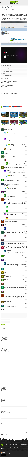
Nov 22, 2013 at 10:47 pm (24, 246)
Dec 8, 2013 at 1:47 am (25, 271)
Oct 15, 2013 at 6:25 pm (24, 224)
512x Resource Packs (3, 391)
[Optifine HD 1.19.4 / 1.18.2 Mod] (14, 114)
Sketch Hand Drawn (23, 117)
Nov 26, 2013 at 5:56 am (24, 255)
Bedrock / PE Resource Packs (4, 337)
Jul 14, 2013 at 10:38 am (24, 144)
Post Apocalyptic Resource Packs (5, 351)
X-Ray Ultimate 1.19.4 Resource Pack (5, 412)
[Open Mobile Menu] (1, 2)
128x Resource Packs (3, 389)
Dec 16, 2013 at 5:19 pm (24, 275)
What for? (17, 453)
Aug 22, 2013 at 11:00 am (24, 202)
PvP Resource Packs (3, 352)
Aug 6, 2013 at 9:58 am (25, 175)
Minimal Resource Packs (4, 347)
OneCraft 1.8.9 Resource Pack (4, 414)
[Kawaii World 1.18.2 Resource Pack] (14, 122)
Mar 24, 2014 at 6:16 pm (24, 301)
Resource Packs (12, 144)
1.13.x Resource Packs (4, 401)
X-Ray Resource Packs (4, 359)
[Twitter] (13, 447)
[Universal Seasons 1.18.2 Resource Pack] (23, 122)
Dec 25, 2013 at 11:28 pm (24, 279)
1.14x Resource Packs (4, 400)
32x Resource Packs (3, 387)
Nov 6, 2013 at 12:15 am (24, 231)
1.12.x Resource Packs (4, 402)
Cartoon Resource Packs (4, 338)
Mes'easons (5, 124)
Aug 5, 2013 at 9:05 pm (25, 170)
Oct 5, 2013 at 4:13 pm (25, 220)
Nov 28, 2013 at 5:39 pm (24, 213)
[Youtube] (16, 447)
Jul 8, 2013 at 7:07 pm (25, 166)
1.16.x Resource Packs (4, 398)
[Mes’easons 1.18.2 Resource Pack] (5, 122)
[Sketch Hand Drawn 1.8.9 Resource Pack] (23, 114)
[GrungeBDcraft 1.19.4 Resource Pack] (5, 114)
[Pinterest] (14, 447)
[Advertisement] (14, 12)
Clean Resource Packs (4, 339)
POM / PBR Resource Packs (4, 350)
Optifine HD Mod (13, 117)
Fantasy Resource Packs (4, 341)
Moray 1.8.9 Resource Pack (4, 411)
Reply (25, 146)
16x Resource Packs (3, 386)
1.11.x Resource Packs (4, 403)
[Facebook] (12, 447)
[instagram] (17, 447)
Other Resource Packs (4, 6)
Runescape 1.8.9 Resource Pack (23, 110)
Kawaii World (13, 124)
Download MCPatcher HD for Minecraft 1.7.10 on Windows (9, 93)
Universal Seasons (23, 124)
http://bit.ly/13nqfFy (13, 135)
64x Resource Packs (3, 388)
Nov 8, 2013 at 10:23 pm (24, 242)
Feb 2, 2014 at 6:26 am (25, 286)
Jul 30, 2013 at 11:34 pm (24, 191)
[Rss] (10, 447)
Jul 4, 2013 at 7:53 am (25, 128)
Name (2, 318)
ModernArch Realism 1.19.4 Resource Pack (6, 421)
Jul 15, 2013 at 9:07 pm (25, 187)
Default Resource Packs (4, 340)
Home (1, 6)
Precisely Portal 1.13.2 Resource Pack (5, 413)
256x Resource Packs (3, 390)
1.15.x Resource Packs (4, 399)
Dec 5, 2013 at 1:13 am (25, 250)
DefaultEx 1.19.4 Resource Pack (5, 329)
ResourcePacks (8, 202)
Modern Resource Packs (4, 348)
